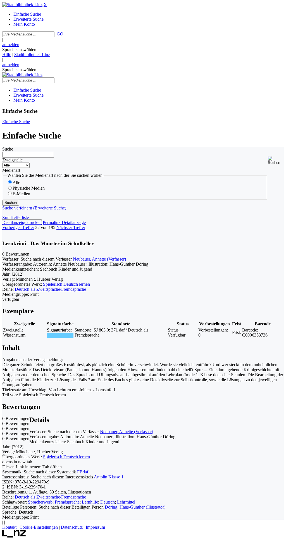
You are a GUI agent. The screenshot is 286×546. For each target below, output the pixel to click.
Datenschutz (72, 527)
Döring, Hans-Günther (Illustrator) (135, 507)
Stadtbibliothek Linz (32, 54)
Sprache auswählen (19, 49)
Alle (16, 182)
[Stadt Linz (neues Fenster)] (14, 536)
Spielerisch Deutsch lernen (66, 284)
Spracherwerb (40, 502)
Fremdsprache (67, 502)
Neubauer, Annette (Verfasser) (99, 259)
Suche (7, 149)
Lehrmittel (126, 502)
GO (60, 34)
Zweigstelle (12, 160)
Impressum (95, 527)
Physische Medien (29, 188)
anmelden (10, 44)
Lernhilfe (90, 502)
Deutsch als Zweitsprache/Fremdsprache (50, 289)
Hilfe (6, 54)
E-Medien (21, 193)
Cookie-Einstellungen (39, 527)
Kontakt (9, 527)
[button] (276, 160)
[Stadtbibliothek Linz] (22, 4)
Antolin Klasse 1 (108, 477)
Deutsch (107, 502)
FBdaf (82, 471)
